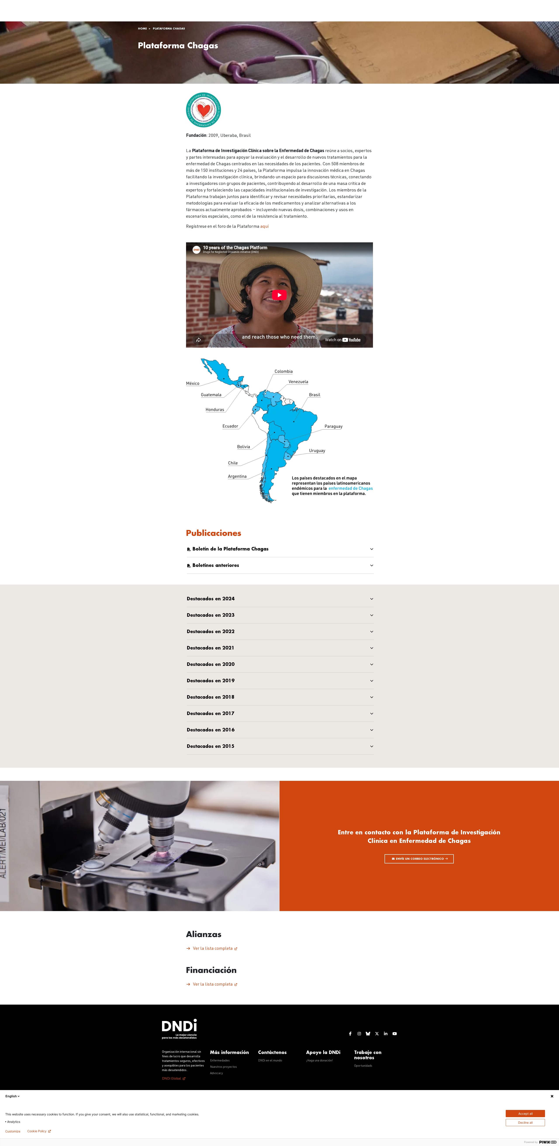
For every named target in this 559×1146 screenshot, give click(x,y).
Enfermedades (220, 1060)
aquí (264, 227)
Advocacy (216, 1073)
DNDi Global (171, 1079)
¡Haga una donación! (319, 1060)
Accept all (525, 1113)
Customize (12, 1131)
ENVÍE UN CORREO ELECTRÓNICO (420, 859)
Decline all (525, 1122)
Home (142, 28)
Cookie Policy (37, 1131)
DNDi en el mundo (270, 1060)
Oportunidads (363, 1066)
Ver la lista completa (213, 949)
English (11, 1096)
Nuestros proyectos (223, 1067)
